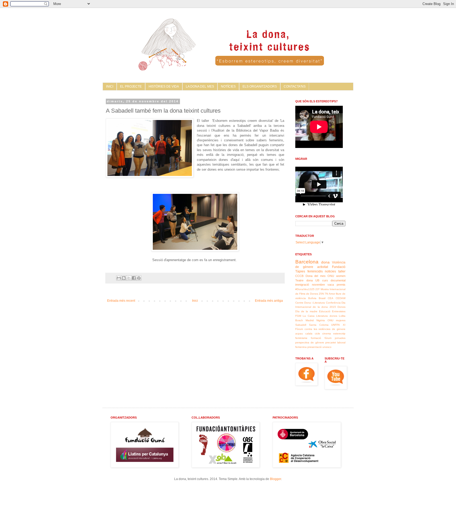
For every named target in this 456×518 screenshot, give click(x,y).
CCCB (299, 275)
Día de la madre (306, 311)
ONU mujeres (336, 320)
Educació (324, 311)
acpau (299, 333)
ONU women (336, 275)
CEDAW (340, 298)
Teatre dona (304, 280)
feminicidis (315, 271)
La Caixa (308, 315)
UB (317, 280)
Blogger (275, 479)
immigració (302, 284)
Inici (195, 301)
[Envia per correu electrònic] (118, 278)
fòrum (328, 338)
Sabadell (300, 324)
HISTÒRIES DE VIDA (164, 86)
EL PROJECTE (131, 86)
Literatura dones (326, 315)
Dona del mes (316, 275)
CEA (330, 298)
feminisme (301, 338)
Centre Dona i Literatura (310, 302)
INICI (109, 86)
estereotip (339, 333)
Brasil (322, 298)
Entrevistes (338, 311)
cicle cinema (323, 333)
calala (308, 333)
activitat (322, 267)
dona (325, 262)
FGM (298, 315)
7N (326, 293)
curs (325, 280)
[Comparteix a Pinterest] (138, 278)
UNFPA (335, 324)
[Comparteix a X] (128, 278)
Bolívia (312, 298)
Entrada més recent (121, 301)
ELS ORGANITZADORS (260, 86)
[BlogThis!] (123, 278)
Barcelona (307, 262)
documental (338, 280)
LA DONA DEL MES (200, 86)
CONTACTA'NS (295, 86)
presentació (314, 347)
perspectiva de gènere (309, 342)
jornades (340, 338)
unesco (326, 347)
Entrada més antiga (269, 301)
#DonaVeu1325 (305, 289)
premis (341, 284)
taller (341, 271)
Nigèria (320, 320)
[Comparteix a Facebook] (133, 278)
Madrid (310, 320)
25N (321, 293)
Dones (341, 306)
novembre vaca (323, 284)
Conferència (333, 302)
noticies (330, 271)
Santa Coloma (319, 324)
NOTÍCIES (228, 86)
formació (316, 338)
